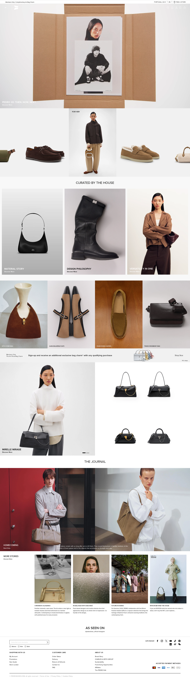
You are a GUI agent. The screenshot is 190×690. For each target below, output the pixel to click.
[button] (158, 2)
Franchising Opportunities (104, 665)
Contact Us (56, 665)
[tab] (87, 452)
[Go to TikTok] (175, 641)
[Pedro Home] (16, 7)
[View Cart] (184, 7)
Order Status (56, 656)
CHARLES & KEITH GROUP (104, 659)
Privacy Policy (56, 676)
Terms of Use (44, 676)
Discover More (8, 559)
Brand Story (99, 656)
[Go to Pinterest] (179, 641)
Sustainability (99, 662)
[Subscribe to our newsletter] (47, 642)
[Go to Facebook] (157, 641)
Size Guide (13, 662)
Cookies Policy (68, 676)
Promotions (13, 659)
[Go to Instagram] (162, 641)
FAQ (53, 667)
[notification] (172, 7)
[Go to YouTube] (171, 641)
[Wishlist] (180, 7)
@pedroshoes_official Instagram (95, 631)
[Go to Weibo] (175, 644)
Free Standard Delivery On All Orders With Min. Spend (20, 2)
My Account (13, 656)
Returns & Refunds (58, 662)
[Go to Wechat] (179, 644)
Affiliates (98, 667)
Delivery (55, 659)
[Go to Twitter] (166, 641)
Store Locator (14, 665)
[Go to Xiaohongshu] (171, 644)
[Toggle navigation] (5, 7)
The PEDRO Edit (100, 670)
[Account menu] (176, 7)
